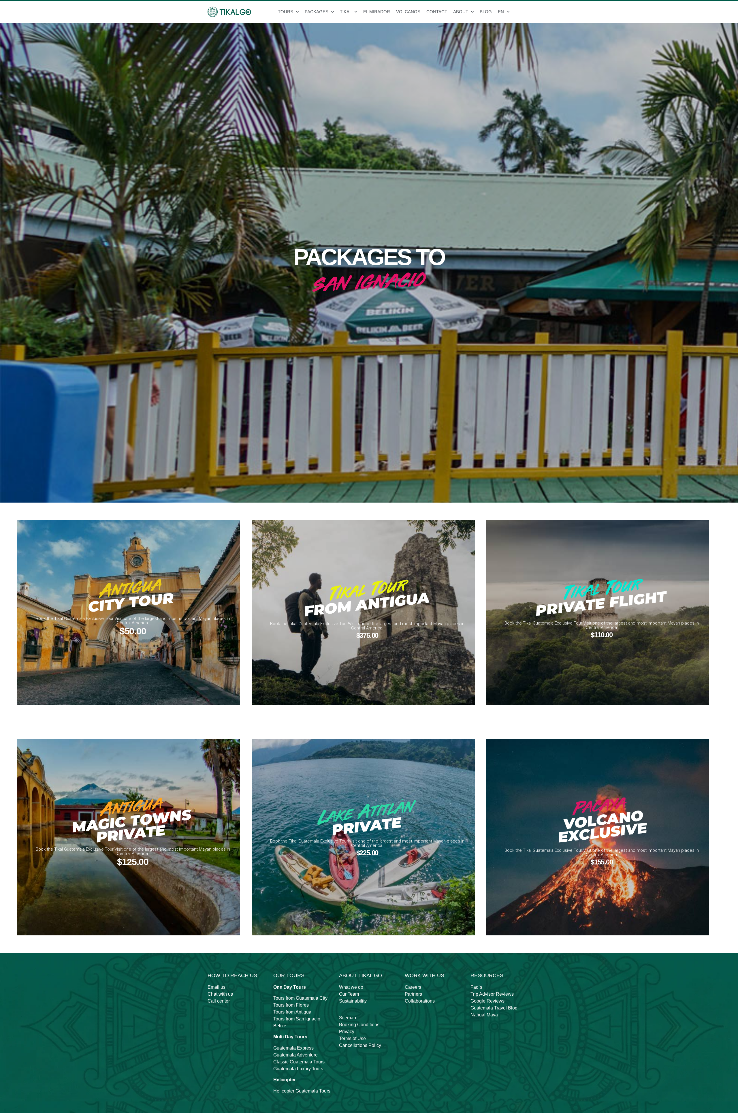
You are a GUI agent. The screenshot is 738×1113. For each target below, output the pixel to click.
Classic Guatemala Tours (299, 1061)
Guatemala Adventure (295, 1054)
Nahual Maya (484, 1014)
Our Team (349, 994)
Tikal (346, 11)
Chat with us (220, 994)
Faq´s (476, 987)
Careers (413, 987)
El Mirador (376, 11)
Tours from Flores (291, 1005)
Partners (413, 994)
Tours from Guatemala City (300, 998)
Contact (436, 11)
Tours (285, 11)
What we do (351, 987)
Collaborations (420, 1001)
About (460, 11)
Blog (486, 11)
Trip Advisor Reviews (492, 994)
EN (501, 11)
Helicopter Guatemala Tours (301, 1090)
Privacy (346, 1031)
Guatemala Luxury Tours (298, 1068)
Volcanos (408, 11)
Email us (216, 987)
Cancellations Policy (360, 1045)
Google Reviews (487, 1001)
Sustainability (353, 1001)
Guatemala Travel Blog (493, 1007)
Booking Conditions (359, 1024)
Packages (316, 11)
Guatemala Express (293, 1048)
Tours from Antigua (292, 1011)
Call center (219, 1001)
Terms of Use (352, 1038)
